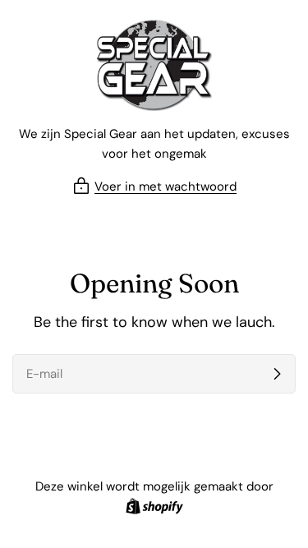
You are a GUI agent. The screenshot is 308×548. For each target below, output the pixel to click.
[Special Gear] (154, 65)
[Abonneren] (277, 374)
